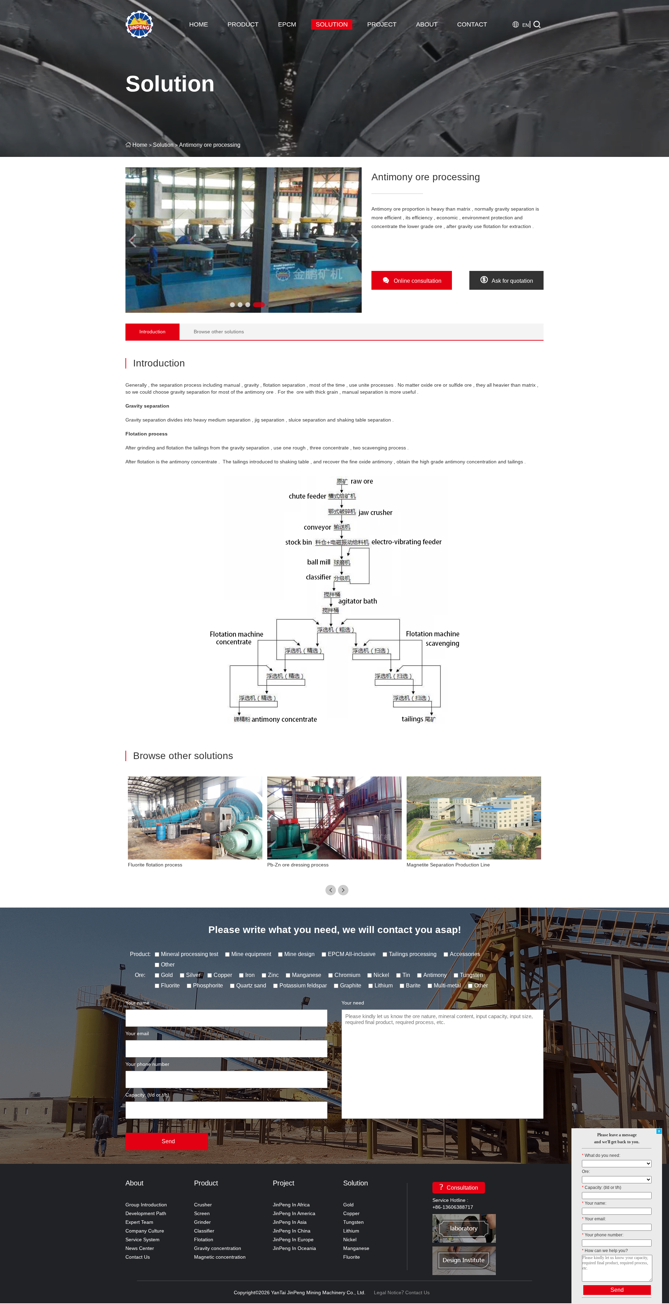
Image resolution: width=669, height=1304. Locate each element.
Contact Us (137, 1257)
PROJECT (382, 24)
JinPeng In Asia (290, 1222)
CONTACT (472, 24)
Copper (351, 1213)
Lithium (351, 1231)
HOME (198, 24)
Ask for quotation (506, 279)
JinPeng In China (291, 1231)
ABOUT (427, 24)
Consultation (458, 1186)
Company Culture (144, 1231)
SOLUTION (332, 24)
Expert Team (139, 1222)
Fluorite (351, 1257)
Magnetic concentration (220, 1257)
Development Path (145, 1213)
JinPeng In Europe (293, 1239)
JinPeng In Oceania (294, 1248)
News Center (139, 1248)
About (134, 1183)
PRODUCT (243, 24)
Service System (142, 1239)
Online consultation (411, 279)
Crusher (203, 1204)
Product (206, 1183)
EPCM (287, 24)
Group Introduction (146, 1204)
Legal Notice (387, 1292)
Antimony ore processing (209, 145)
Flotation (203, 1239)
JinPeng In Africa (291, 1204)
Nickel (349, 1239)
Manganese (356, 1248)
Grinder (202, 1222)
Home (139, 145)
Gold (348, 1204)
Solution (163, 145)
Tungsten (353, 1222)
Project (283, 1183)
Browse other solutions (219, 331)
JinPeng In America (294, 1213)
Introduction (152, 331)
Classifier (204, 1231)
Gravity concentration (217, 1248)
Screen (202, 1213)
